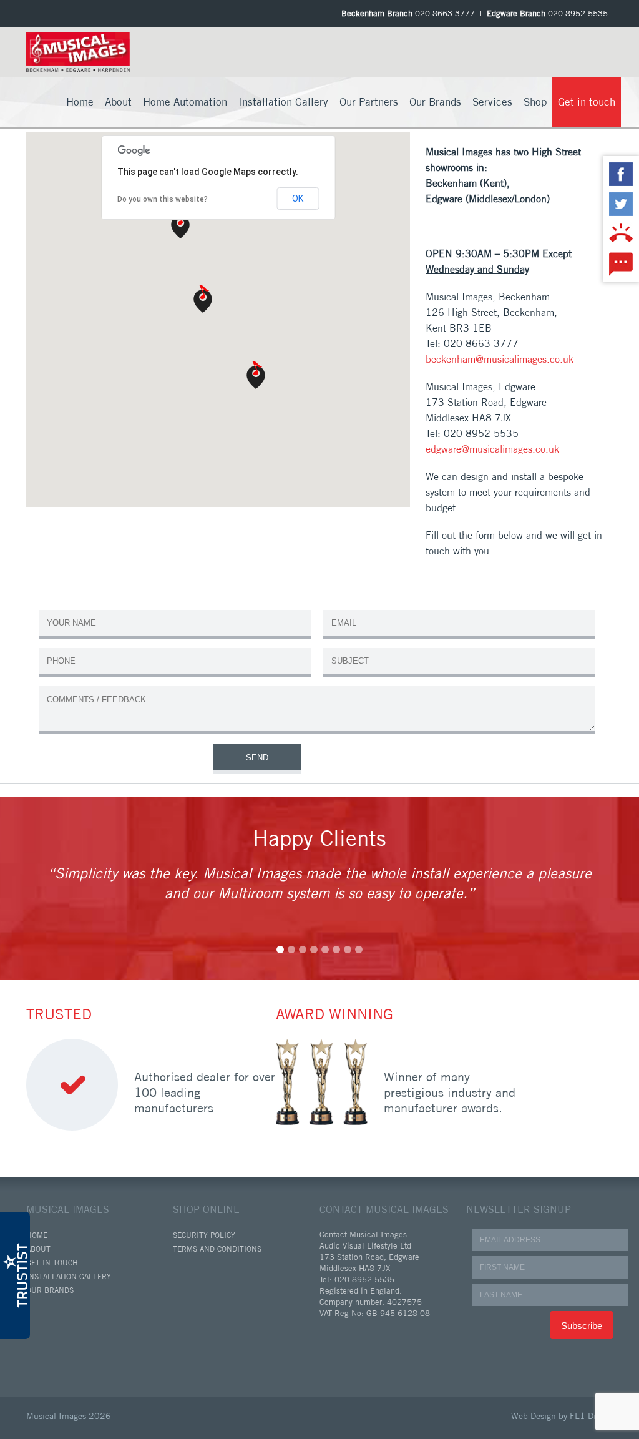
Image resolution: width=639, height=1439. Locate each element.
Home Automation (185, 101)
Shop (535, 101)
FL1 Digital (591, 1416)
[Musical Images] (78, 50)
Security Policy (204, 1235)
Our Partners (368, 101)
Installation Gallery (283, 101)
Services (492, 101)
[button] (180, 225)
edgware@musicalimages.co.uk (492, 449)
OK (297, 199)
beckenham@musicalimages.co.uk (499, 359)
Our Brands (435, 101)
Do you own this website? (162, 199)
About (118, 101)
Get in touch (586, 101)
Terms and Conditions (217, 1249)
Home (80, 101)
